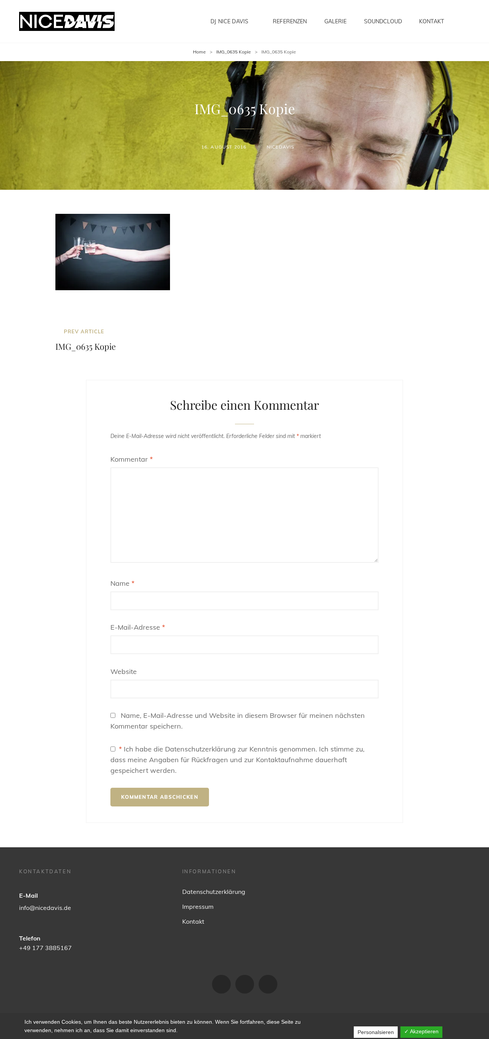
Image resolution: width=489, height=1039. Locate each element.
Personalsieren (376, 1032)
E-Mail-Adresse (137, 627)
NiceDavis (281, 147)
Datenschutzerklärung (213, 891)
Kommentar (131, 459)
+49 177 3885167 (45, 948)
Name (122, 583)
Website (123, 671)
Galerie (335, 21)
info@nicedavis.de (45, 907)
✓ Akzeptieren (421, 1031)
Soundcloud (383, 21)
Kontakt (431, 21)
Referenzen (290, 21)
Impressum (198, 906)
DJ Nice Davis (229, 21)
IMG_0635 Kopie (233, 52)
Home (199, 52)
